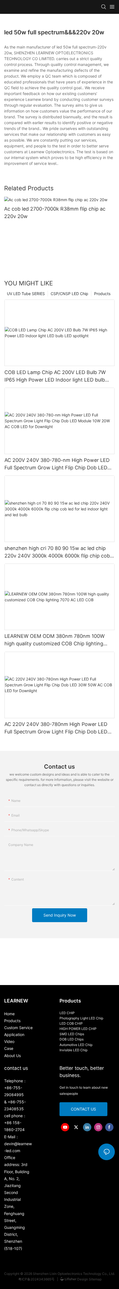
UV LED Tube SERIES (26, 293)
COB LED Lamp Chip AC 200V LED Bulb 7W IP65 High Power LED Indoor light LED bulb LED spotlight (55, 376)
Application (14, 1034)
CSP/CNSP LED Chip (69, 293)
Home (9, 1013)
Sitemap (95, 1279)
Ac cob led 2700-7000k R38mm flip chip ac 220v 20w (54, 212)
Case (8, 1048)
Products (102, 293)
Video (9, 1041)
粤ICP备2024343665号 (36, 1279)
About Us (12, 1055)
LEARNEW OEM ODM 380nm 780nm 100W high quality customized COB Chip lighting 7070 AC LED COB (54, 640)
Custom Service (18, 1027)
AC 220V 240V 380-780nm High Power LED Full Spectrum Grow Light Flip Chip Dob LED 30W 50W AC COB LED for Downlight (55, 728)
